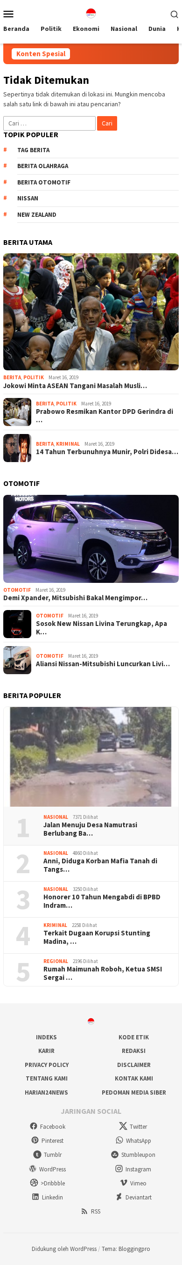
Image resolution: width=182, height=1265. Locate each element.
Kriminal (68, 444)
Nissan (27, 198)
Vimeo (138, 1183)
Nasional (55, 817)
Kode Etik (134, 1037)
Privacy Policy (47, 1065)
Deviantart (139, 1197)
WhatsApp (138, 1141)
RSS (95, 1211)
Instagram (138, 1169)
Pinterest (52, 1141)
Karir (46, 1051)
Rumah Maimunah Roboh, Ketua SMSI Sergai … (102, 973)
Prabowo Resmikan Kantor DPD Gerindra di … (104, 415)
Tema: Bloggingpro (126, 1249)
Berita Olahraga (42, 166)
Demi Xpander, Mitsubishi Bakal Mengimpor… (75, 598)
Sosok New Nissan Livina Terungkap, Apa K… (101, 627)
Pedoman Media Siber (134, 1092)
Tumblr (53, 1155)
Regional (55, 961)
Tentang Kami (47, 1078)
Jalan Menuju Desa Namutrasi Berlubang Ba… (90, 829)
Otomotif (17, 590)
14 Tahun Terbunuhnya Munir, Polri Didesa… (107, 452)
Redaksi (134, 1051)
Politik (33, 377)
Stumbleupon (138, 1155)
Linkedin (52, 1197)
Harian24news (46, 1092)
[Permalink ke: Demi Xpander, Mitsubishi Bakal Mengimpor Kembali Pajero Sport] (91, 539)
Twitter (138, 1127)
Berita (12, 377)
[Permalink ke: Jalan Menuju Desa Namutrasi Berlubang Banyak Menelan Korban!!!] (91, 757)
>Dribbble (53, 1183)
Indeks (46, 1037)
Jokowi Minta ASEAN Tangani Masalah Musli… (75, 386)
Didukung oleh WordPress (64, 1249)
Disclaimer (134, 1065)
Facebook (52, 1127)
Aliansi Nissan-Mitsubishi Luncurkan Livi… (103, 664)
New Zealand (36, 215)
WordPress (52, 1169)
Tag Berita (33, 150)
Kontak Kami (134, 1078)
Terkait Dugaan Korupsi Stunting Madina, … (96, 937)
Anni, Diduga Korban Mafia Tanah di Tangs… (100, 865)
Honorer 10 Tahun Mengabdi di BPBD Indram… (102, 901)
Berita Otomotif (43, 182)
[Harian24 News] (91, 12)
